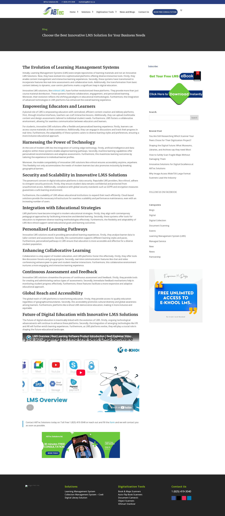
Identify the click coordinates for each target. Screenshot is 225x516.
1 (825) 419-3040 (181, 491)
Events (152, 230)
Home (73, 12)
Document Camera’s (128, 497)
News (152, 251)
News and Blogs (127, 12)
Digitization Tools (105, 12)
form (112, 422)
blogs (151, 210)
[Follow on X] (172, 67)
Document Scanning (159, 225)
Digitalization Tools (131, 486)
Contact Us (143, 12)
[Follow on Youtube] (188, 67)
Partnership (155, 256)
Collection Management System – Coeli (84, 494)
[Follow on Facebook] (177, 67)
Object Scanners (126, 500)
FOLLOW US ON (157, 192)
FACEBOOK (171, 192)
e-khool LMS (58, 90)
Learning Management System (80, 491)
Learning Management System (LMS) (167, 236)
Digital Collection (157, 220)
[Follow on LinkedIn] (167, 67)
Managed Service (157, 241)
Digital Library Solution (76, 497)
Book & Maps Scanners (129, 491)
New (151, 246)
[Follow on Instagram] (183, 67)
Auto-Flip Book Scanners (130, 494)
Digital (152, 215)
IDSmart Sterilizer (126, 503)
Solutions (86, 12)
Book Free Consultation (165, 12)
